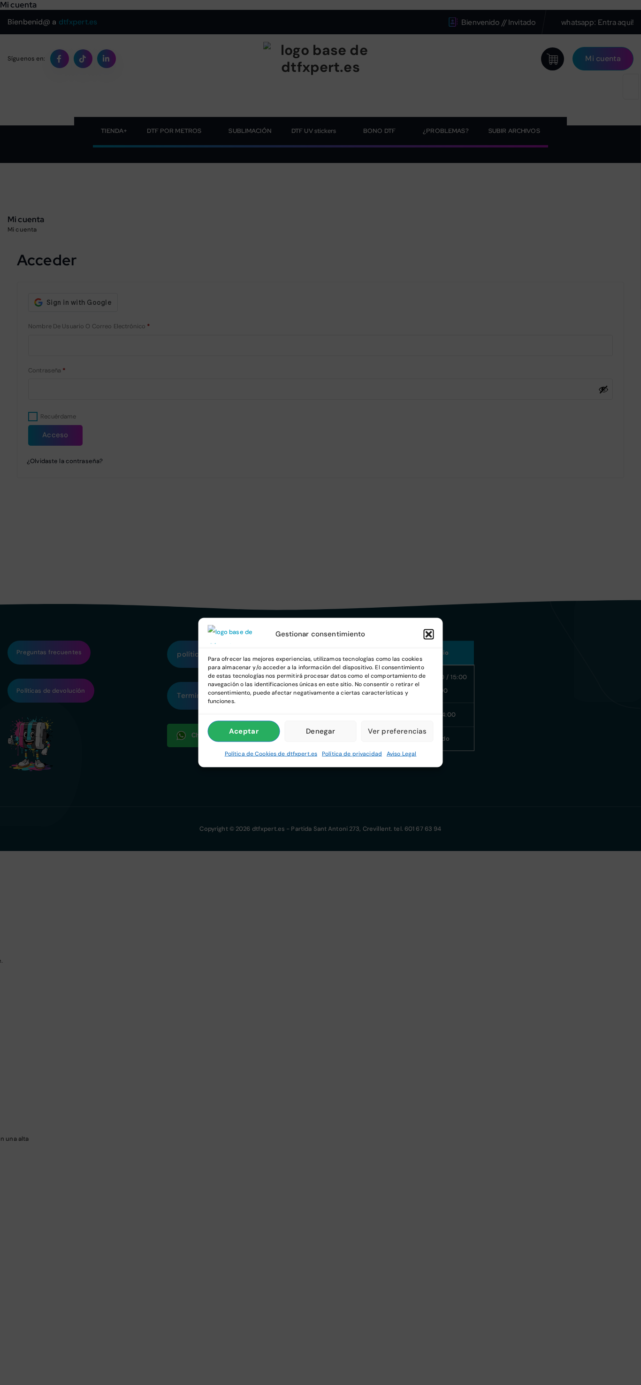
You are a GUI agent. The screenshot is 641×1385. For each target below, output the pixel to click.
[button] (429, 634)
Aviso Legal (401, 753)
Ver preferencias (397, 731)
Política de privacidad (352, 753)
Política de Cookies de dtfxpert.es (271, 753)
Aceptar (244, 731)
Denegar (320, 731)
